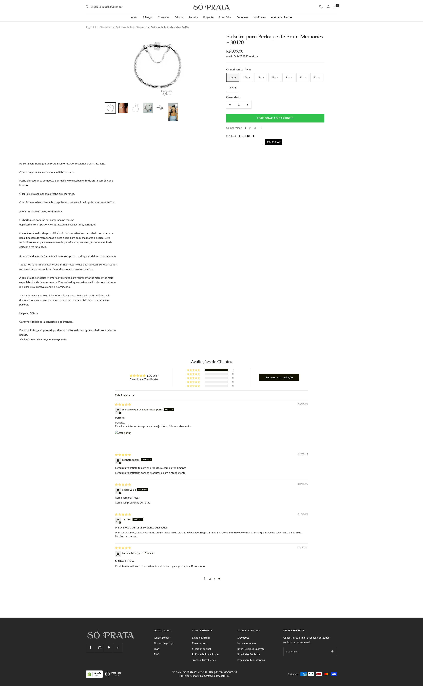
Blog (156, 648)
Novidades (259, 17)
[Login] (328, 6)
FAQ (156, 654)
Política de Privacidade (205, 654)
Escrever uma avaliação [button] (279, 377)
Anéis (134, 17)
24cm (232, 87)
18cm (260, 77)
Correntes (163, 17)
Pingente (208, 17)
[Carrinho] (335, 6)
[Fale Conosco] (321, 7)
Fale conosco (199, 643)
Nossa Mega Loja (163, 643)
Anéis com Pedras (281, 17)
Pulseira (193, 17)
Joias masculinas (246, 643)
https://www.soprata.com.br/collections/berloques (66, 224)
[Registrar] (332, 651)
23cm (317, 77)
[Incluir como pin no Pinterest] (250, 128)
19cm (274, 77)
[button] (193, 370)
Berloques (242, 17)
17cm (246, 77)
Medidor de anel (201, 648)
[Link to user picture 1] (123, 439)
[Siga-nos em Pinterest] (108, 647)
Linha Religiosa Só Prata (251, 648)
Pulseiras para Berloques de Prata (118, 27)
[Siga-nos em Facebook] (90, 647)
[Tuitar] (255, 128)
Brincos (179, 17)
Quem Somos (162, 637)
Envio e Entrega (201, 637)
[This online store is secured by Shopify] (94, 673)
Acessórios (225, 17)
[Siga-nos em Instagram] (99, 647)
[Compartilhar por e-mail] (261, 128)
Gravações (243, 637)
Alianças (148, 17)
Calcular (274, 141)
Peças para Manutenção (251, 659)
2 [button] (210, 578)
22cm (303, 77)
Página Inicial (92, 27)
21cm (289, 77)
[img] (123, 404)
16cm (232, 77)
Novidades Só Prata (248, 654)
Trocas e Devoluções (204, 659)
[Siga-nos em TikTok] (117, 647)
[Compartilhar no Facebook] (245, 128)
